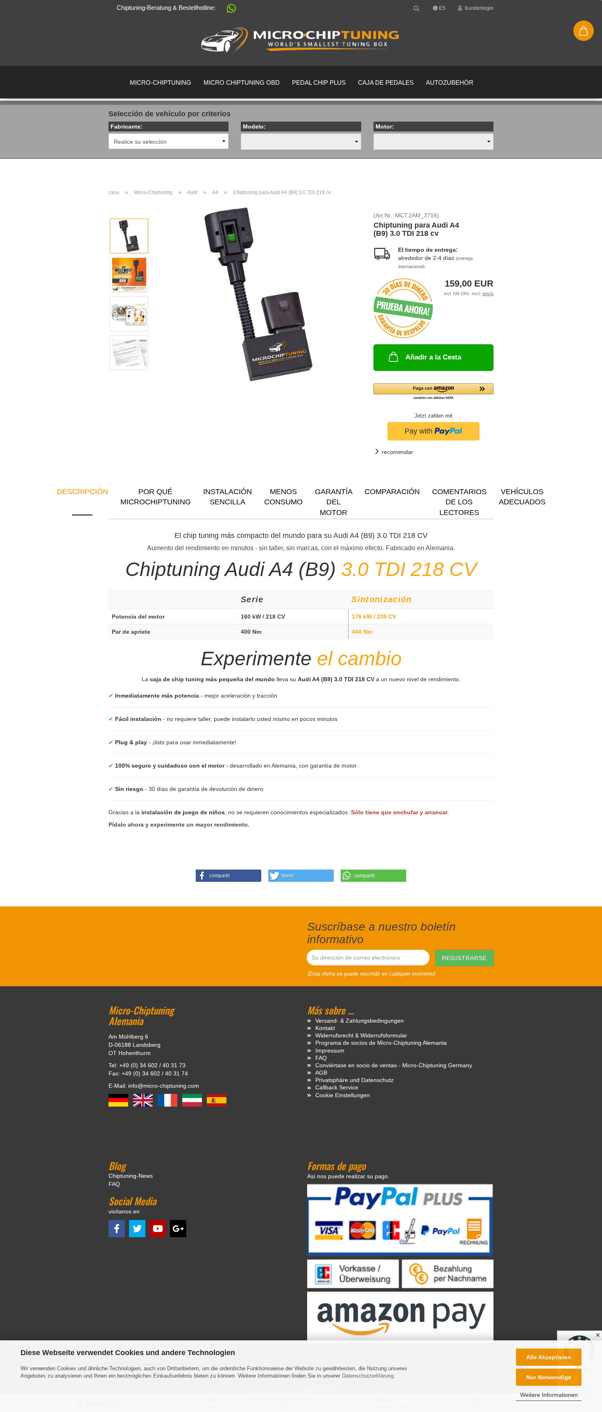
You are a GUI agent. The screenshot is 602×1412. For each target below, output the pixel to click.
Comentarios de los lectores (459, 501)
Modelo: (254, 126)
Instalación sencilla (227, 497)
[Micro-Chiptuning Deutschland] (301, 41)
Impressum (329, 1050)
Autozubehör (449, 82)
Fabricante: (127, 126)
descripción (82, 492)
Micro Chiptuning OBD (242, 82)
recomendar (397, 452)
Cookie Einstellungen (342, 1095)
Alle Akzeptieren (548, 1357)
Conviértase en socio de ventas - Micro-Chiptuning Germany (393, 1065)
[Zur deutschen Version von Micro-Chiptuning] (119, 1099)
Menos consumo (283, 497)
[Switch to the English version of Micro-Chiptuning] (143, 1099)
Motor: (385, 126)
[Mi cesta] (583, 30)
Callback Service (336, 1087)
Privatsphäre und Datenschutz (354, 1080)
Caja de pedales (386, 82)
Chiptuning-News (131, 1176)
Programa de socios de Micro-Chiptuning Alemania (381, 1042)
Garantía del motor (334, 501)
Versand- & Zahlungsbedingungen (359, 1020)
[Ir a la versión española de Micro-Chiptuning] (216, 1099)
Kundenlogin (477, 8)
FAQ (321, 1058)
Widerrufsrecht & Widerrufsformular (361, 1035)
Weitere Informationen (549, 1395)
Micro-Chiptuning (160, 82)
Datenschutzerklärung (368, 1376)
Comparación (392, 492)
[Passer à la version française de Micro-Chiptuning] (168, 1099)
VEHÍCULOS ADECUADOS (522, 497)
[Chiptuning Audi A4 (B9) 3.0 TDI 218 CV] (258, 294)
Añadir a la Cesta (433, 357)
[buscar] (416, 8)
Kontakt (325, 1028)
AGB (321, 1072)
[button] (227, 10)
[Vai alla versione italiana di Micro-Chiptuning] (193, 1099)
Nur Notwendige (548, 1377)
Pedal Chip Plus (319, 82)
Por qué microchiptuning (155, 497)
